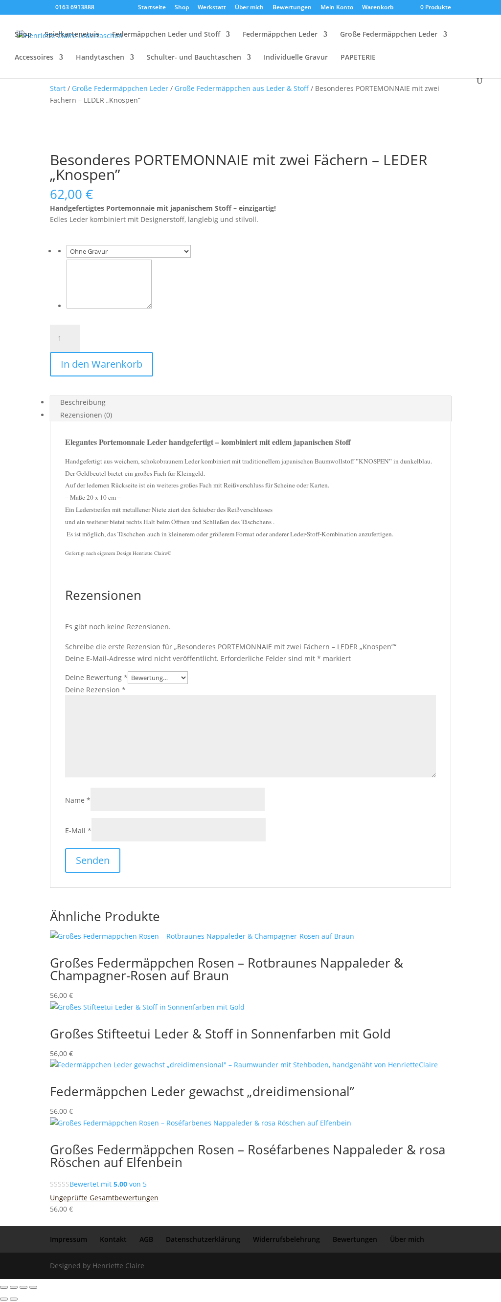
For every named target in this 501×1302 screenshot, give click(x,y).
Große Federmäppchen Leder (388, 35)
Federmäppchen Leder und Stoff (166, 35)
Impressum (68, 1239)
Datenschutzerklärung (203, 1239)
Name (78, 800)
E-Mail (78, 830)
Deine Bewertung (96, 677)
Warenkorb (377, 7)
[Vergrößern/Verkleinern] (4, 1287)
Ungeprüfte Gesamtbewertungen (104, 1197)
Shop (182, 7)
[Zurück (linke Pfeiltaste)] (4, 1299)
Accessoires (34, 58)
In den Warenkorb (101, 364)
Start (58, 88)
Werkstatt (212, 7)
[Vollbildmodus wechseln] (14, 1287)
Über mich (249, 7)
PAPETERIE (358, 58)
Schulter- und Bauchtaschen (194, 58)
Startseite (152, 7)
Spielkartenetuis (72, 35)
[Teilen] (23, 1287)
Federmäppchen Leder (280, 35)
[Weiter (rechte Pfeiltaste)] (14, 1299)
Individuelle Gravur (296, 58)
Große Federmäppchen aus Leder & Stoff (242, 88)
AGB (146, 1239)
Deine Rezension (95, 689)
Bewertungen (292, 7)
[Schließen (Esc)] (33, 1287)
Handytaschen (100, 58)
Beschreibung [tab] (83, 402)
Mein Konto (336, 7)
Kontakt (113, 1239)
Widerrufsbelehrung (286, 1239)
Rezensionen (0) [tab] (86, 414)
